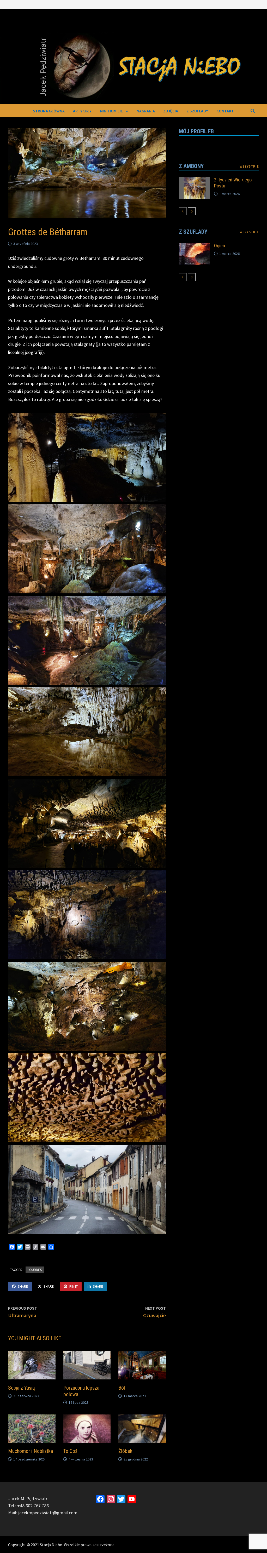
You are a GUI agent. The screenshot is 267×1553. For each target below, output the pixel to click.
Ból (121, 1388)
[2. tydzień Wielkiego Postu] (194, 180)
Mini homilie (111, 110)
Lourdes (35, 1269)
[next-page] (192, 211)
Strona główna (49, 110)
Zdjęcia (170, 110)
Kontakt (225, 110)
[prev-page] (183, 211)
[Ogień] (194, 246)
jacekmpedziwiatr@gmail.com (47, 1513)
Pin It (73, 1286)
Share (23, 1286)
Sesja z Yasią (21, 1388)
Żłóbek (125, 1451)
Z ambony (191, 166)
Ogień (219, 245)
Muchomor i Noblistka (30, 1451)
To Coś (70, 1451)
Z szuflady (197, 110)
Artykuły (82, 110)
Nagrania (146, 110)
